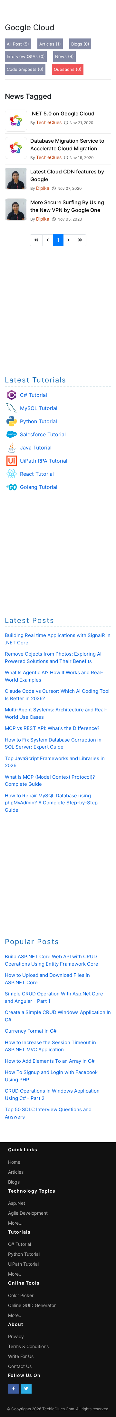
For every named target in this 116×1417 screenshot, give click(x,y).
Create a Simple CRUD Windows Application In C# (58, 1016)
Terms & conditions (28, 1346)
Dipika (42, 188)
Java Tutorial (36, 447)
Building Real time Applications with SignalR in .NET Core (58, 639)
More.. (14, 1274)
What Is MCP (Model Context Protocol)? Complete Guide (50, 780)
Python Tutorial (38, 421)
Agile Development (28, 1213)
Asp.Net (16, 1203)
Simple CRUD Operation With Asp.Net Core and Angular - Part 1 (54, 997)
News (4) (64, 56)
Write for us (21, 1356)
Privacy (16, 1336)
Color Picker (21, 1295)
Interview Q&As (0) (26, 56)
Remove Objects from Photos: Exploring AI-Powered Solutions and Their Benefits (54, 657)
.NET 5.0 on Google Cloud (62, 113)
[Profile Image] (15, 120)
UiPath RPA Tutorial (43, 460)
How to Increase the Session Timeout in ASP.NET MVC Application (50, 1046)
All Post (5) (18, 43)
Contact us (20, 1366)
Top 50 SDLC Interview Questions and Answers (48, 1113)
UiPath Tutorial (23, 1264)
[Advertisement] (58, 309)
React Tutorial (37, 474)
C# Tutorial (33, 395)
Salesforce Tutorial (43, 434)
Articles (16, 1172)
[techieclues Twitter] (26, 1389)
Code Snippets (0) (25, 69)
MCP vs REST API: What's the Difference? (52, 728)
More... (15, 1223)
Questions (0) (68, 69)
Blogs (14, 1182)
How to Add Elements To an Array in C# (49, 1061)
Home (14, 1162)
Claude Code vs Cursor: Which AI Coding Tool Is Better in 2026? (57, 694)
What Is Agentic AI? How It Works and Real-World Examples (54, 676)
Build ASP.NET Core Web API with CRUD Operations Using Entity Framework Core (51, 960)
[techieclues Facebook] (13, 1389)
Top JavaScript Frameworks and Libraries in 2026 (55, 762)
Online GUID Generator (32, 1305)
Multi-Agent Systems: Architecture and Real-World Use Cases (56, 713)
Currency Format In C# (30, 1031)
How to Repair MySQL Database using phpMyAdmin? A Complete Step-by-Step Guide (51, 802)
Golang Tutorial (38, 487)
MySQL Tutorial (38, 408)
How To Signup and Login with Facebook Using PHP (51, 1076)
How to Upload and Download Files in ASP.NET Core (47, 978)
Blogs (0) (80, 43)
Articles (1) (50, 43)
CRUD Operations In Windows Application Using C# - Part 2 (52, 1094)
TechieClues (49, 122)
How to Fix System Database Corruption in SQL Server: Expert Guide (53, 743)
